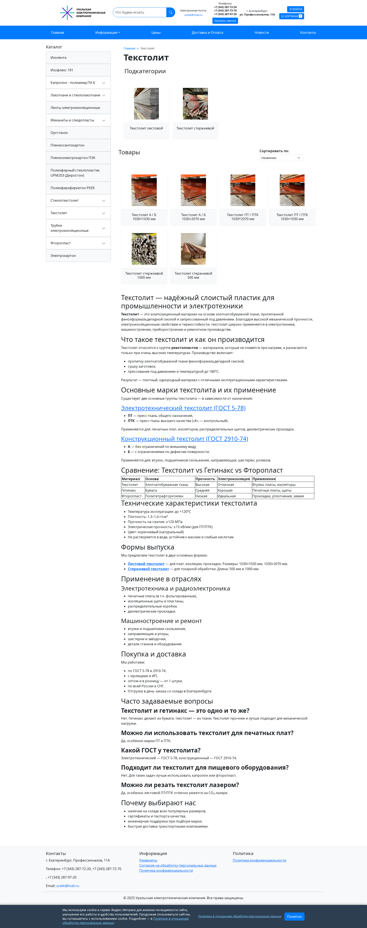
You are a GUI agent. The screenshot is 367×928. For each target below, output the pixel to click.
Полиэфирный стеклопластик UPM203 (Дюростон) (75, 173)
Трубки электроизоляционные (70, 228)
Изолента (58, 57)
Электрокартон (63, 255)
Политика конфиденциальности (166, 870)
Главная (57, 32)
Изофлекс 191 (62, 70)
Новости (262, 32)
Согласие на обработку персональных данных (177, 865)
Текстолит (59, 213)
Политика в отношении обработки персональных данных (239, 916)
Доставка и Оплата (207, 32)
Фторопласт (61, 243)
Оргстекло (59, 132)
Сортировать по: (274, 151)
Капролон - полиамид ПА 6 (73, 82)
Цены (156, 32)
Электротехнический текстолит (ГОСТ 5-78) (183, 408)
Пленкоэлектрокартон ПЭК (73, 157)
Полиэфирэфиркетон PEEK (73, 188)
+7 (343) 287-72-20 (76, 868)
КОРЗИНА (293, 16)
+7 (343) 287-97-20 (62, 877)
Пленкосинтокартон (67, 145)
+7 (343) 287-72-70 (106, 868)
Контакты (308, 32)
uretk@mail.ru (193, 15)
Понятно (294, 916)
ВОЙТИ (297, 9)
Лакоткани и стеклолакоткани (75, 95)
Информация (106, 32)
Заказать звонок (225, 20)
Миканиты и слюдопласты (72, 120)
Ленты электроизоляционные (75, 107)
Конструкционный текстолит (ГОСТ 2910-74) (184, 438)
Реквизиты (148, 860)
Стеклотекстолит (65, 200)
